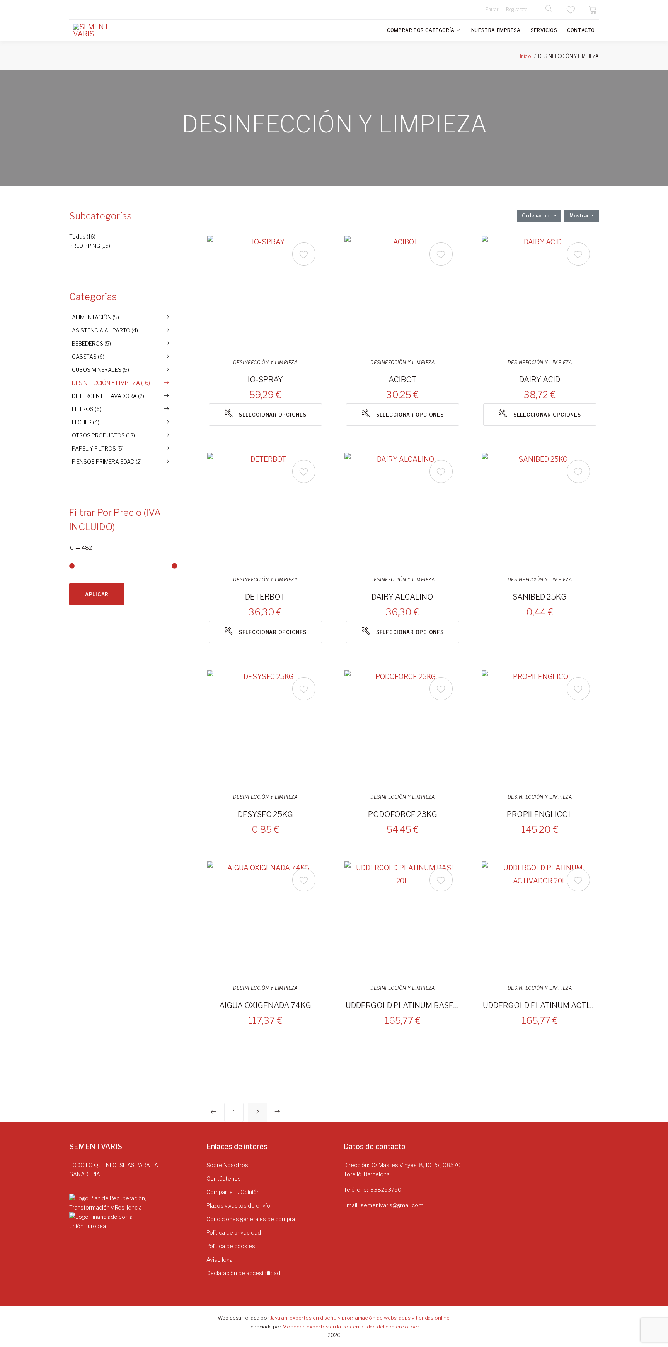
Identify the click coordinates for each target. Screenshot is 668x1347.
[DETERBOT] (265, 511)
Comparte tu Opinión (233, 1192)
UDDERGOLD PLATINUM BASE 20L (402, 1005)
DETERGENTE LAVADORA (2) (108, 396)
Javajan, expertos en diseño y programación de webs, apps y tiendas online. (360, 1318)
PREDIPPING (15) (89, 245)
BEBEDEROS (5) (91, 343)
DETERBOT (265, 596)
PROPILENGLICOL (540, 814)
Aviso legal (220, 1259)
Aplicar (97, 594)
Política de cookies (230, 1246)
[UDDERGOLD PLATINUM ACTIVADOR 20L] (540, 919)
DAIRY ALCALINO (402, 596)
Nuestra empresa (496, 30)
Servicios (544, 30)
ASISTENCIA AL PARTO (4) (105, 330)
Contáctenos (223, 1178)
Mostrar (579, 216)
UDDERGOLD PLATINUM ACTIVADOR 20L (539, 1005)
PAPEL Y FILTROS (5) (98, 448)
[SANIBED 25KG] (540, 511)
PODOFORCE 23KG (402, 814)
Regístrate (516, 9)
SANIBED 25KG (540, 596)
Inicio (525, 56)
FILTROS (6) (86, 409)
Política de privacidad (233, 1232)
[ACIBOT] (402, 293)
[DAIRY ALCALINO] (402, 511)
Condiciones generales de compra (250, 1219)
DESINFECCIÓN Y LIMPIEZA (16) (111, 383)
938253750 (386, 1189)
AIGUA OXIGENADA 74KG (265, 1005)
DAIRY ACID (539, 379)
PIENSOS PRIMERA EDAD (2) (107, 461)
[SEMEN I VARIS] (96, 30)
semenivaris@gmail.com (392, 1205)
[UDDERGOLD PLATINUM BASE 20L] (402, 919)
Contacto (581, 30)
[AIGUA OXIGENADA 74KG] (265, 919)
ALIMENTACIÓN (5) (95, 317)
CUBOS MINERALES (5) (100, 369)
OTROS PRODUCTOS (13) (103, 435)
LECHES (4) (85, 422)
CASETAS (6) (88, 356)
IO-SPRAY (265, 379)
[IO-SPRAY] (265, 293)
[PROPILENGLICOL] (540, 728)
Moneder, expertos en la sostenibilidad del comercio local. (352, 1326)
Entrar (492, 9)
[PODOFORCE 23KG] (402, 728)
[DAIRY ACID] (540, 293)
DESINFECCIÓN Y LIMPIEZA (265, 362)
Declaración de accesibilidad (243, 1273)
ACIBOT (403, 379)
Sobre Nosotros (227, 1165)
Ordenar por (537, 216)
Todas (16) (82, 236)
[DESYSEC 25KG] (265, 728)
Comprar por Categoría (421, 30)
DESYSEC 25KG (265, 814)
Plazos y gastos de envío (238, 1205)
